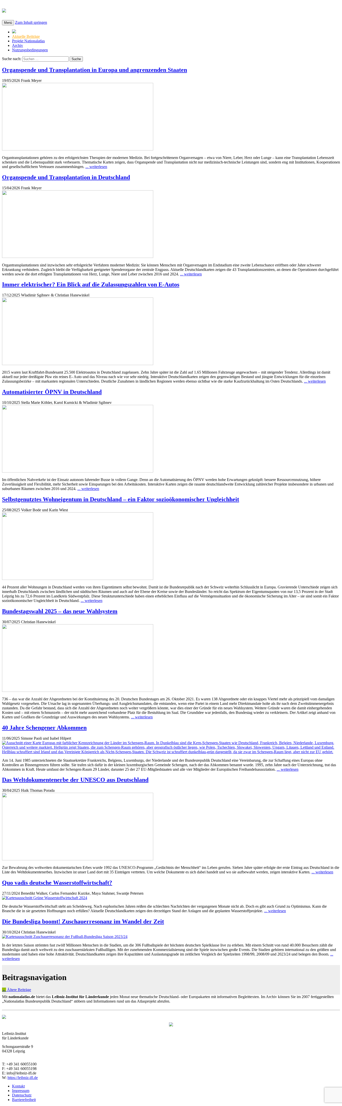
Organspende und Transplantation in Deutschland (66, 177)
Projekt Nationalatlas (28, 41)
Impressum (20, 1090)
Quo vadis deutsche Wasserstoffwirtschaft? (57, 882)
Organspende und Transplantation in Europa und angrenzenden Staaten (94, 70)
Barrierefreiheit (24, 1099)
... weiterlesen (96, 167)
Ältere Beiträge (16, 990)
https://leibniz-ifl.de (23, 1077)
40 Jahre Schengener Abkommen (44, 727)
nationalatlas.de (36, 9)
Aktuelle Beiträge (26, 36)
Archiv (17, 45)
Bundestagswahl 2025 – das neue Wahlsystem (59, 611)
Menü (8, 23)
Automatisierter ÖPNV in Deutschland (52, 392)
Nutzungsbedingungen (30, 50)
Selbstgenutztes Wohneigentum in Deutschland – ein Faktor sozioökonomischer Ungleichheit (120, 499)
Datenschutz (22, 1095)
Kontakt (18, 1086)
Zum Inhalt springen (31, 22)
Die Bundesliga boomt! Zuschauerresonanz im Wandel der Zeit (83, 921)
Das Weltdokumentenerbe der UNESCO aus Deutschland (75, 779)
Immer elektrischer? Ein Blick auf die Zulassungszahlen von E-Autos (90, 284)
